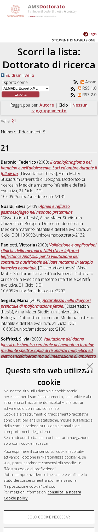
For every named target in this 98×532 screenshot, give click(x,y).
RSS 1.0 (88, 88)
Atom (90, 82)
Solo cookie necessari (49, 517)
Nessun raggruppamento (59, 108)
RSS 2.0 (88, 94)
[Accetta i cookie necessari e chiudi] (90, 366)
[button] (20, 94)
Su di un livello (19, 75)
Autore (46, 105)
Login (92, 34)
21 (13, 121)
